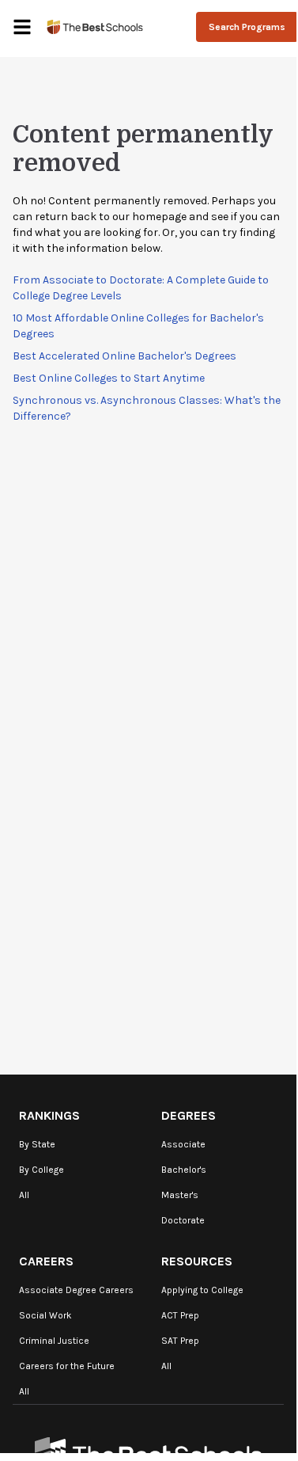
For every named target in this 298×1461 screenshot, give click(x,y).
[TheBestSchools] (94, 26)
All (24, 1194)
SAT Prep (180, 1340)
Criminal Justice (54, 1340)
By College (41, 1169)
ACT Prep (180, 1315)
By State (37, 1144)
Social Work (45, 1315)
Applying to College (202, 1289)
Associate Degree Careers (76, 1289)
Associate (183, 1144)
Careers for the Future (67, 1366)
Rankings (49, 1115)
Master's (179, 1194)
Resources (196, 1261)
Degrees (188, 1115)
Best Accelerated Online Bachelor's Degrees (124, 356)
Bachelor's (183, 1169)
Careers (46, 1261)
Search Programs (247, 26)
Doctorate (183, 1220)
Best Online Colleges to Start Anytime (109, 378)
